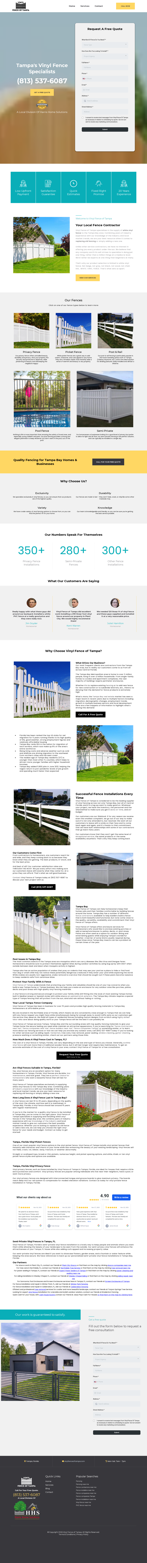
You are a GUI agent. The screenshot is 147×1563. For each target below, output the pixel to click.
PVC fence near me (83, 1505)
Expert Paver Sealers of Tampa (72, 1270)
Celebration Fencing (79, 1287)
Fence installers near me (85, 1490)
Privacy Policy (82, 1534)
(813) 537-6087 (26, 1494)
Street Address (87, 107)
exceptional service (85, 836)
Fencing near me (82, 1484)
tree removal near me (120, 1268)
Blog (47, 1488)
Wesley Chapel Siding (78, 1276)
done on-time (116, 809)
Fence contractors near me (86, 1487)
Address (85, 96)
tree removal (40, 1289)
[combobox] (105, 45)
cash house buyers (47, 1295)
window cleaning (106, 1033)
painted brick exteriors (81, 996)
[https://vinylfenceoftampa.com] (20, 6)
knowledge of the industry (44, 1121)
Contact (99, 6)
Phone (84, 73)
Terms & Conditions (67, 1534)
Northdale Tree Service (70, 1268)
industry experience (24, 1089)
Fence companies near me (86, 1493)
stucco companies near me (119, 1265)
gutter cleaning (122, 1033)
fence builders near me (61, 1028)
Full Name (86, 62)
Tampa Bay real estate (103, 696)
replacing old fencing (86, 241)
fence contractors (84, 915)
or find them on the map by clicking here (115, 1295)
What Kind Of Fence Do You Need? (94, 40)
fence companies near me (35, 1028)
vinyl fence (33, 1292)
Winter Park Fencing (79, 1284)
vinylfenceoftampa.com (74, 1461)
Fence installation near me (86, 1499)
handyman (56, 1033)
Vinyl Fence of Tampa (23, 985)
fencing (109, 685)
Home (72, 6)
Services (84, 6)
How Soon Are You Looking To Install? (95, 51)
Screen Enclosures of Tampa (117, 1281)
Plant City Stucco (69, 1265)
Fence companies (83, 1496)
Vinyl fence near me (83, 1502)
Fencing (79, 1481)
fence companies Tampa (86, 1028)
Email (84, 85)
